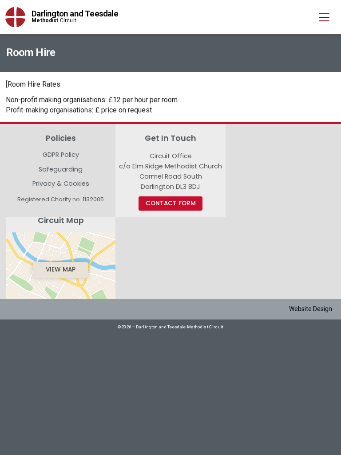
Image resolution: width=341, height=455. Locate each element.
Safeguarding (61, 170)
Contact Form (171, 203)
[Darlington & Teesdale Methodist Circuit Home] (15, 17)
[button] (324, 17)
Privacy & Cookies (60, 183)
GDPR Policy (61, 155)
